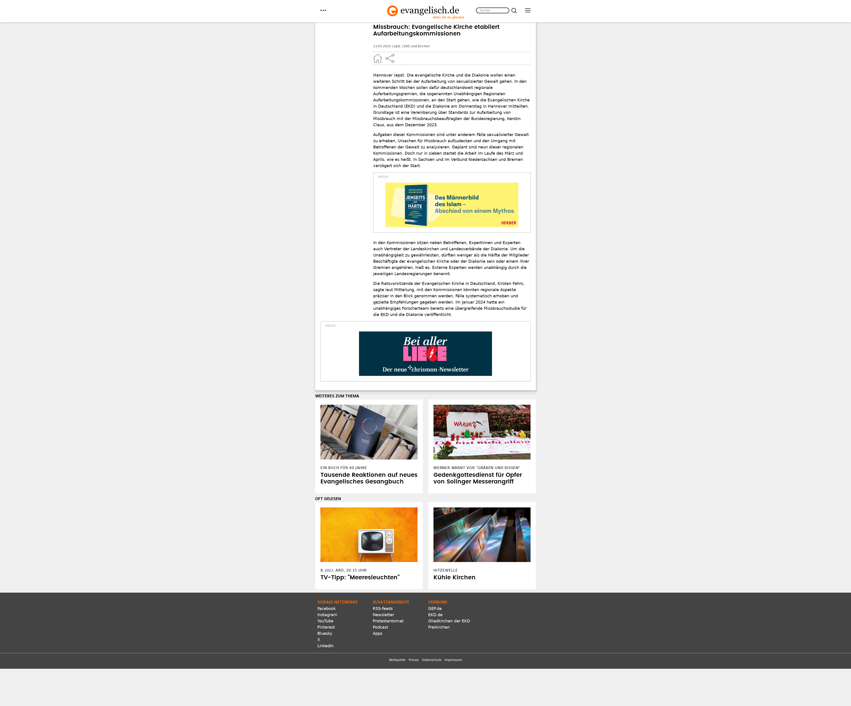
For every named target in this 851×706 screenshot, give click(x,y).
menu (323, 10)
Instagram (327, 614)
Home (377, 58)
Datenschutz (431, 660)
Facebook (326, 608)
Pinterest (326, 627)
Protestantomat (388, 621)
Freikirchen (439, 627)
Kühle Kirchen (454, 577)
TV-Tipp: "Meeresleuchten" (360, 577)
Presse (414, 660)
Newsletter (383, 614)
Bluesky (324, 633)
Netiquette (397, 660)
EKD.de (435, 614)
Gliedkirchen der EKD (449, 621)
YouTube (325, 621)
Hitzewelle (445, 570)
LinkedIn (325, 645)
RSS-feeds (383, 608)
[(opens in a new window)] (451, 205)
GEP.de (435, 608)
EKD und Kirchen (417, 46)
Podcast (380, 627)
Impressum (453, 660)
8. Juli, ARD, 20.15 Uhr (343, 570)
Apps (377, 633)
